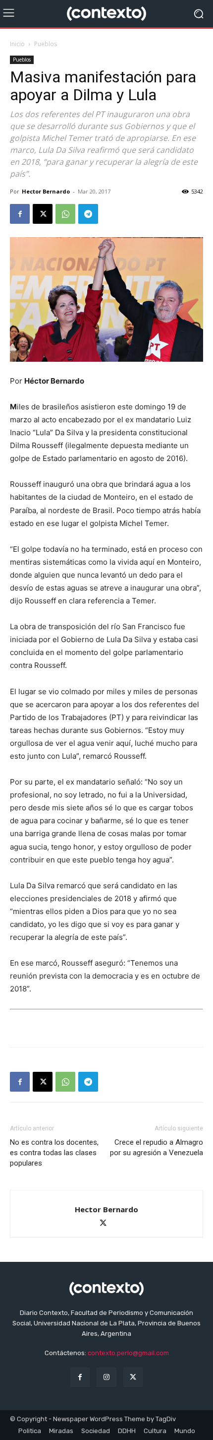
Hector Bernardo (46, 191)
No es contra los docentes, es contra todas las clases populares (54, 1153)
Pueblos (45, 44)
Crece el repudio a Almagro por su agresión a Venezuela (156, 1147)
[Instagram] (106, 1377)
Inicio (17, 44)
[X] (43, 214)
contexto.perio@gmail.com (128, 1353)
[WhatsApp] (65, 214)
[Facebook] (20, 214)
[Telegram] (88, 214)
